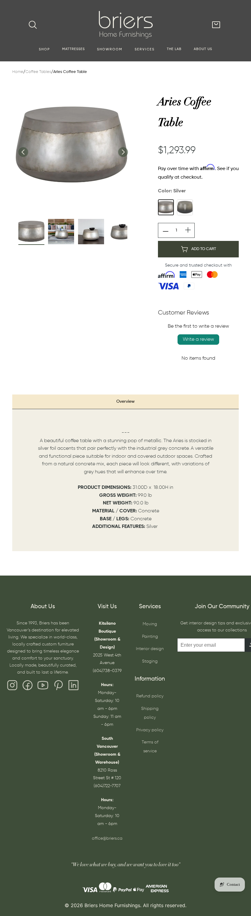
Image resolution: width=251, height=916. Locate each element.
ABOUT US (203, 49)
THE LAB (174, 49)
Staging (150, 661)
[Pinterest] (58, 686)
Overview (125, 401)
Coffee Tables (38, 72)
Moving (150, 624)
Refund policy (149, 696)
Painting (150, 636)
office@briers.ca (107, 838)
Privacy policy (149, 730)
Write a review (198, 339)
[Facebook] (27, 686)
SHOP (44, 49)
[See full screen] (72, 146)
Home (17, 72)
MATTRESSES (73, 49)
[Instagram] (12, 686)
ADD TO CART (203, 249)
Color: (172, 191)
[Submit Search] (32, 25)
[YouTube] (43, 686)
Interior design (150, 649)
